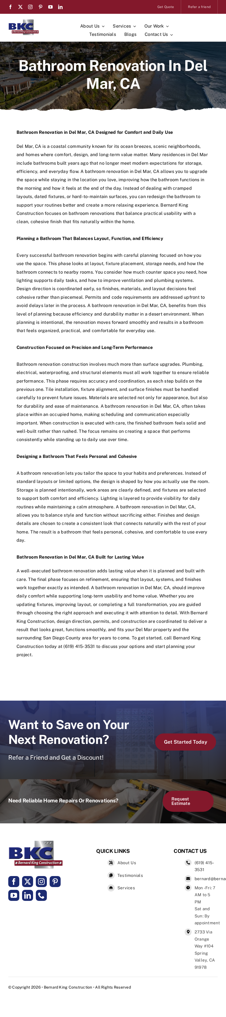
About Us (126, 862)
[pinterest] (40, 7)
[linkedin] (60, 7)
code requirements (131, 297)
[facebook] (10, 7)
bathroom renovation (107, 171)
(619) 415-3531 (79, 646)
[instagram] (30, 7)
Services (126, 887)
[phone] (41, 895)
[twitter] (20, 7)
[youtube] (50, 7)
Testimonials (130, 875)
